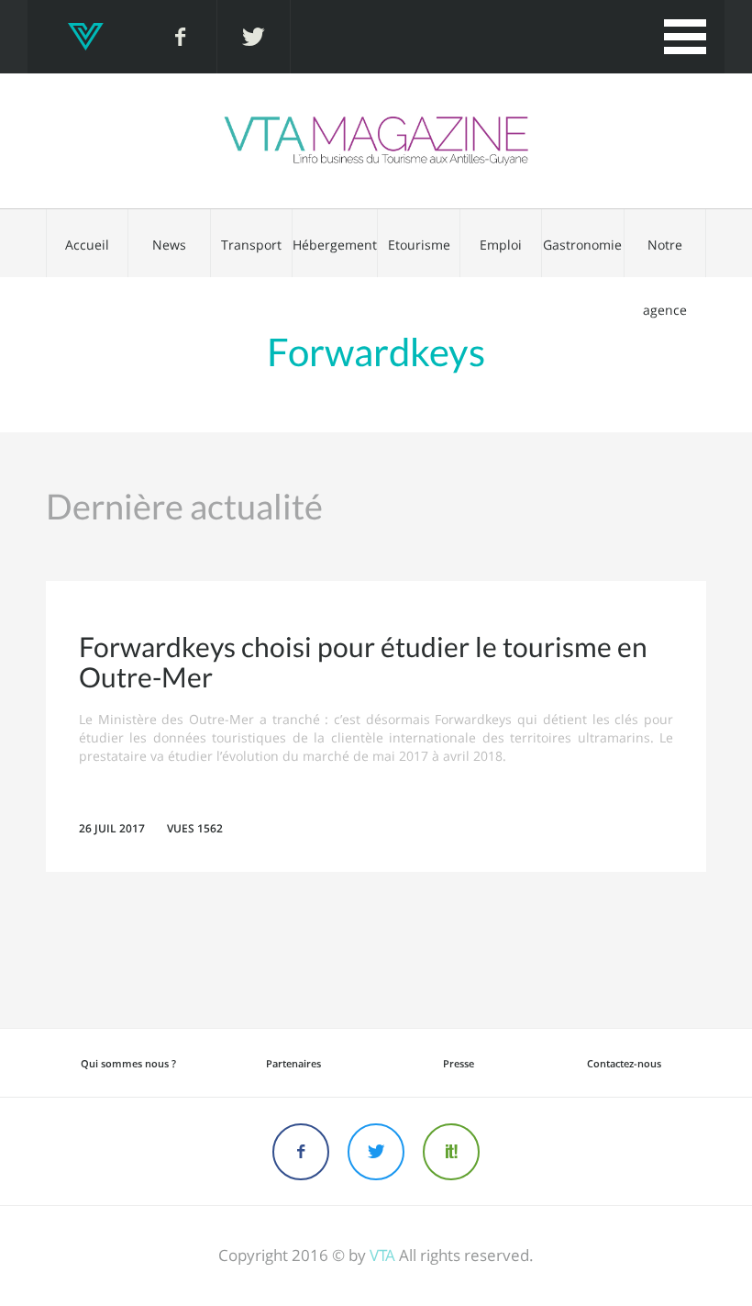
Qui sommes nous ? (128, 1063)
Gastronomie (582, 244)
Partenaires (293, 1063)
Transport (251, 244)
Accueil (87, 244)
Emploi (501, 244)
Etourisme (419, 244)
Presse (458, 1063)
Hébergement (335, 244)
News (169, 244)
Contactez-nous (624, 1063)
